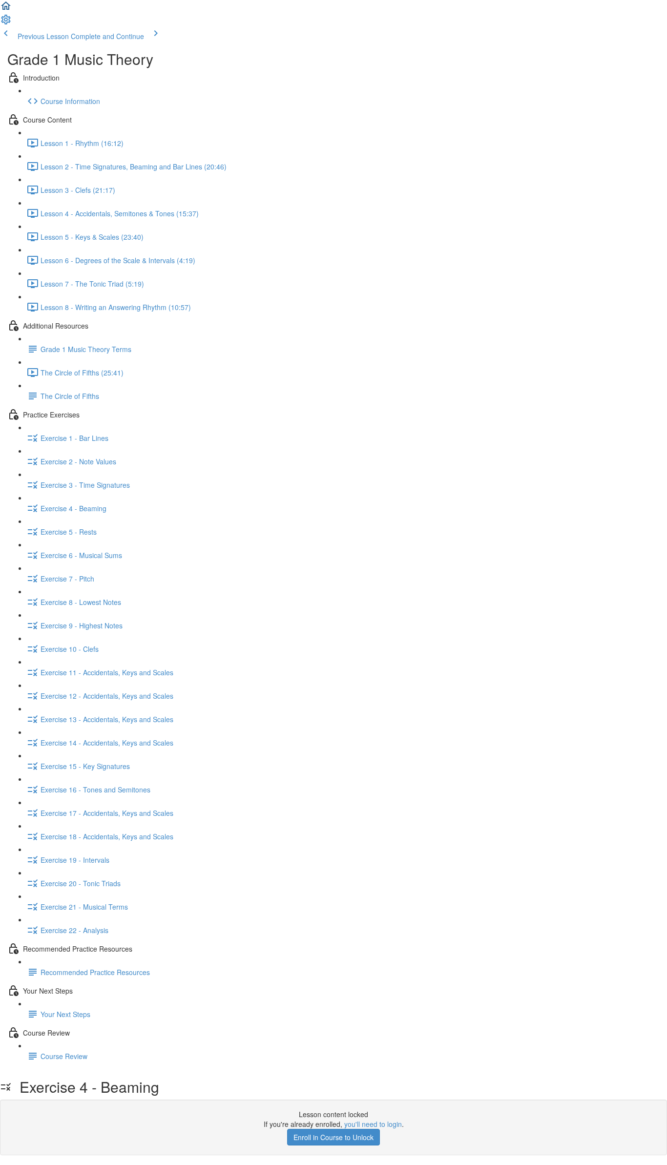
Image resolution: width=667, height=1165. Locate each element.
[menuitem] (6, 22)
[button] (6, 9)
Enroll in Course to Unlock (333, 1137)
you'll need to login (373, 1124)
